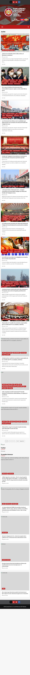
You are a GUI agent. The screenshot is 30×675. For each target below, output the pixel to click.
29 (17, 441)
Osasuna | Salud (17, 251)
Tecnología (19, 219)
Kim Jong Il (5, 83)
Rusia (13, 503)
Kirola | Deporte (17, 83)
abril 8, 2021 (5, 194)
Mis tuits (3, 451)
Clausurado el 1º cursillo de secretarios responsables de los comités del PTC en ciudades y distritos (14, 323)
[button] (2, 26)
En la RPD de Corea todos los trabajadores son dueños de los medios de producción (15, 257)
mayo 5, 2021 (5, 57)
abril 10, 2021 (5, 126)
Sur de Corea (11, 473)
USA (17, 503)
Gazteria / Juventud (10, 80)
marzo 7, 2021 (5, 326)
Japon (25, 80)
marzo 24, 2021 (5, 292)
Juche (7, 50)
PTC (21, 115)
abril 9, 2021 (5, 159)
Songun (9, 117)
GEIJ (3, 50)
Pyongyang (8, 285)
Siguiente (22, 441)
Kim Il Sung (20, 82)
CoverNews (16, 606)
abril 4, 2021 (5, 260)
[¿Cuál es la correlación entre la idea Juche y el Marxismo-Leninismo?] (15, 42)
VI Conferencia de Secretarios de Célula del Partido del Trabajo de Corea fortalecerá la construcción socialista (15, 224)
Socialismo (12, 50)
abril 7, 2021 (5, 226)
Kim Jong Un (10, 83)
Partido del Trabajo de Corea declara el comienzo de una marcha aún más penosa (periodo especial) (14, 156)
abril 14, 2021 (5, 92)
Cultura (4, 80)
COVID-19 (4, 282)
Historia (20, 80)
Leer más (3, 64)
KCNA (7, 82)
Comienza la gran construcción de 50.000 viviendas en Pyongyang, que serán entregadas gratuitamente (15, 290)
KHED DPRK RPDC (13, 82)
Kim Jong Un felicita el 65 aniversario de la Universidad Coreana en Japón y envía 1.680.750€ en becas (14, 89)
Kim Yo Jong (5, 473)
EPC (3, 186)
